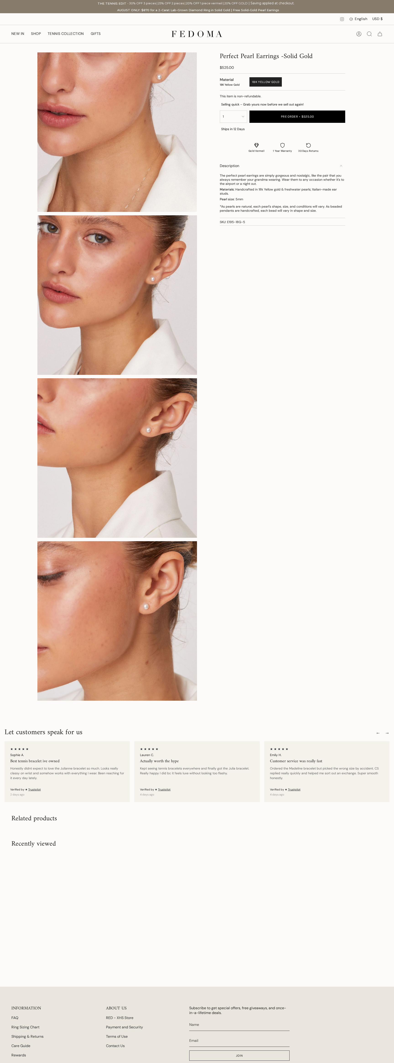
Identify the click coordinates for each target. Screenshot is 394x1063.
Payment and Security (124, 1027)
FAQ (14, 1017)
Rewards (18, 1055)
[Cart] (380, 34)
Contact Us (115, 1045)
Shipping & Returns (27, 1036)
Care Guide (20, 1045)
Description (229, 165)
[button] (36, 34)
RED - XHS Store (119, 1017)
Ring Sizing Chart (25, 1027)
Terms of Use (117, 1036)
